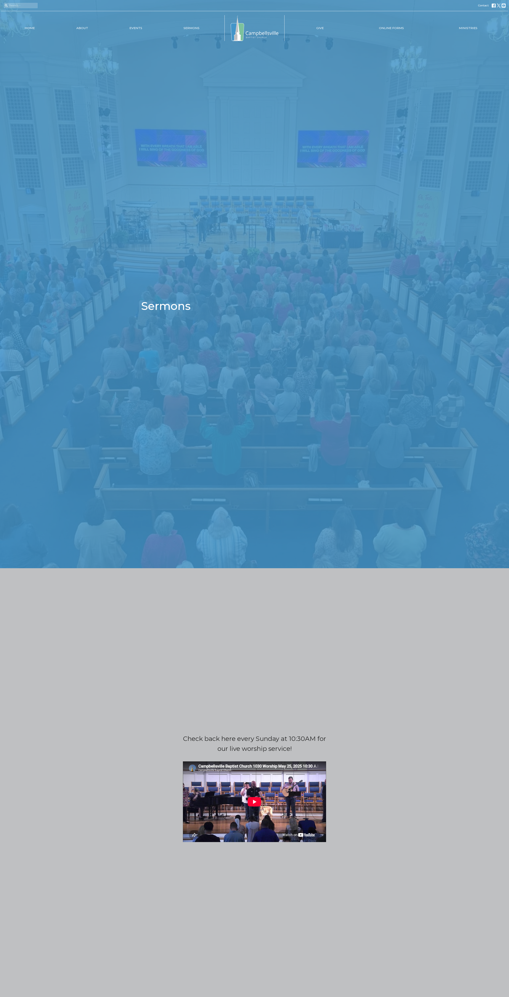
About (82, 28)
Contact (483, 5)
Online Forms (391, 28)
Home (30, 28)
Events (135, 28)
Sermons (191, 28)
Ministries (468, 28)
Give (320, 28)
